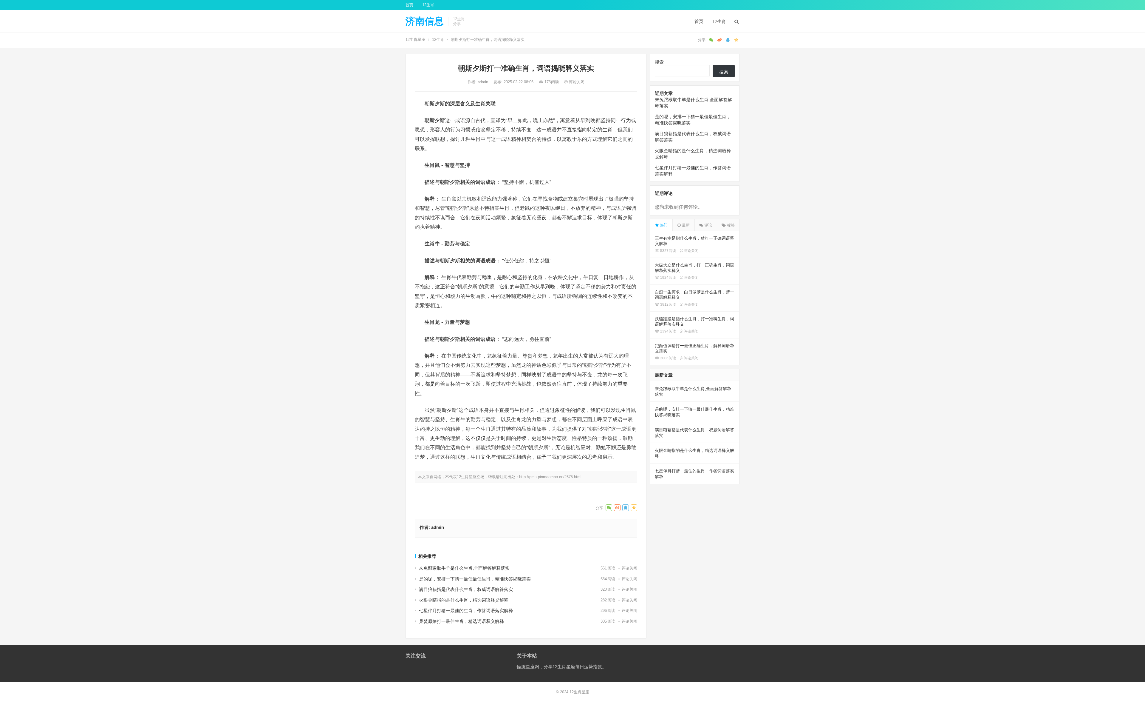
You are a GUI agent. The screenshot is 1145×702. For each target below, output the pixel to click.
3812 (667, 304)
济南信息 (425, 21)
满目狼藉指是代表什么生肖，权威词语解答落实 (466, 589)
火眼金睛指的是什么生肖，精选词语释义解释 (463, 600)
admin (483, 82)
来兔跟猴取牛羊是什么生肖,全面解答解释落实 (464, 568)
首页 (409, 5)
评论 (707, 225)
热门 (663, 225)
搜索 (659, 61)
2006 (667, 358)
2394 (667, 331)
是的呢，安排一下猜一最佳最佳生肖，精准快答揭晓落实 (475, 578)
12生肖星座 (415, 39)
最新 (685, 225)
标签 (730, 225)
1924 (667, 277)
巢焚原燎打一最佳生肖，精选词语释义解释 (461, 621)
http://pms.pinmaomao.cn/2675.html (550, 477)
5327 (667, 251)
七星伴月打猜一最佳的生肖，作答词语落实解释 (466, 610)
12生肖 (428, 5)
